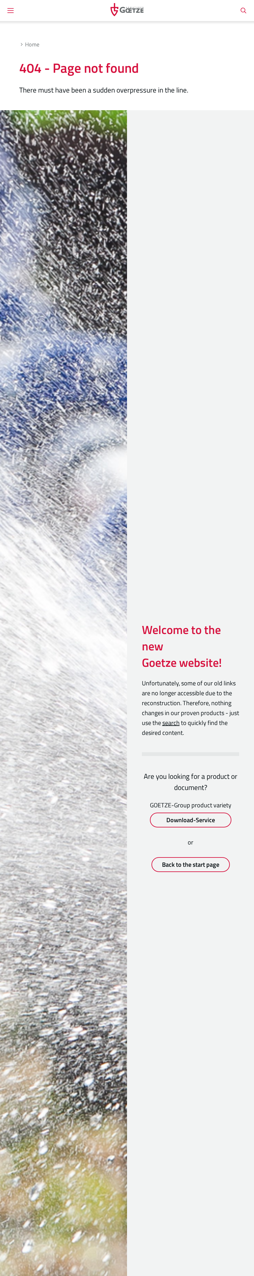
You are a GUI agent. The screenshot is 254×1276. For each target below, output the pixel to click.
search (171, 722)
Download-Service (190, 820)
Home (32, 44)
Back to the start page (190, 864)
